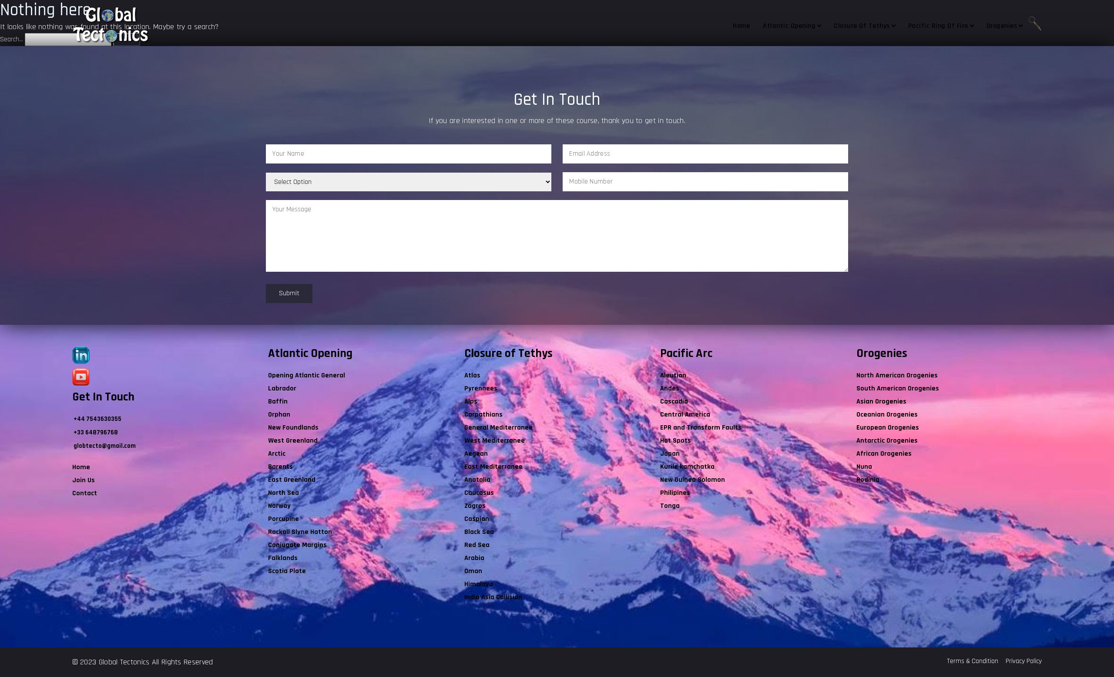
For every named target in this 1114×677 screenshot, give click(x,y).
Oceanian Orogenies (887, 414)
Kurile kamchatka (687, 466)
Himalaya (478, 584)
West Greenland (293, 440)
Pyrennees (480, 388)
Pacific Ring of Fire (938, 25)
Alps (470, 401)
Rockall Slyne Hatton (300, 532)
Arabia (474, 558)
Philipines (675, 492)
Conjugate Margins (297, 545)
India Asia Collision (493, 597)
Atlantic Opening (789, 25)
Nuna (864, 466)
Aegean (476, 453)
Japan (670, 453)
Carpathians (483, 414)
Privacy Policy (1024, 661)
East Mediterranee (493, 466)
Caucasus (479, 492)
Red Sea (477, 545)
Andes (669, 388)
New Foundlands (293, 427)
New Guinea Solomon (692, 479)
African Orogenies (884, 453)
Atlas (472, 375)
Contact (84, 493)
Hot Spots (675, 440)
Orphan (279, 414)
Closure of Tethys (862, 25)
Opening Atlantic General (306, 375)
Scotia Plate (287, 571)
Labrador (282, 388)
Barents (280, 466)
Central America (685, 414)
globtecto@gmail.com (105, 446)
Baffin (278, 401)
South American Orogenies (897, 388)
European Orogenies (887, 427)
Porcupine (283, 519)
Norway (279, 505)
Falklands (283, 558)
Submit (289, 293)
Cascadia (674, 401)
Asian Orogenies (881, 401)
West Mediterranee (494, 440)
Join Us (83, 480)
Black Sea (479, 532)
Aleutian (673, 375)
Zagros (475, 505)
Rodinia (867, 479)
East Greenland (291, 479)
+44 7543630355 (97, 419)
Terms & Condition (972, 661)
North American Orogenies (897, 375)
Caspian (476, 519)
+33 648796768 (96, 432)
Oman (473, 571)
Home (741, 25)
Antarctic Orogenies (887, 440)
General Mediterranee (498, 427)
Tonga (670, 505)
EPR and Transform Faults (701, 427)
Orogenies (1001, 25)
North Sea (283, 492)
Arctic (276, 453)
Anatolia (477, 479)
